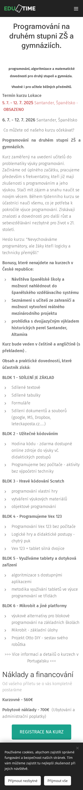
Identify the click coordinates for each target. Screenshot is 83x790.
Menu (76, 8)
